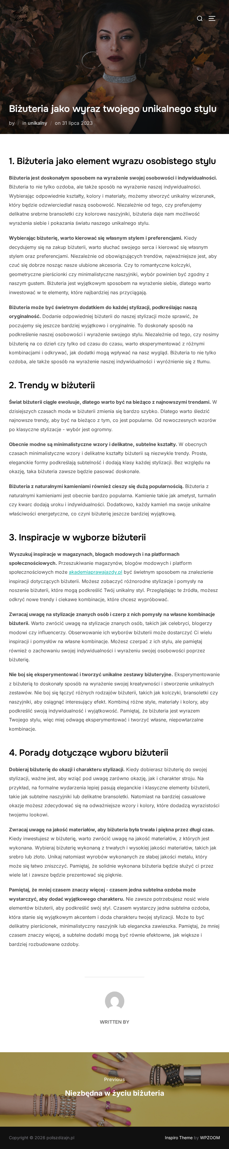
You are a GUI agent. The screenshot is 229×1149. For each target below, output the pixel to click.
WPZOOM (210, 1137)
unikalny (37, 123)
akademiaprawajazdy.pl (95, 572)
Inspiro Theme (179, 1137)
